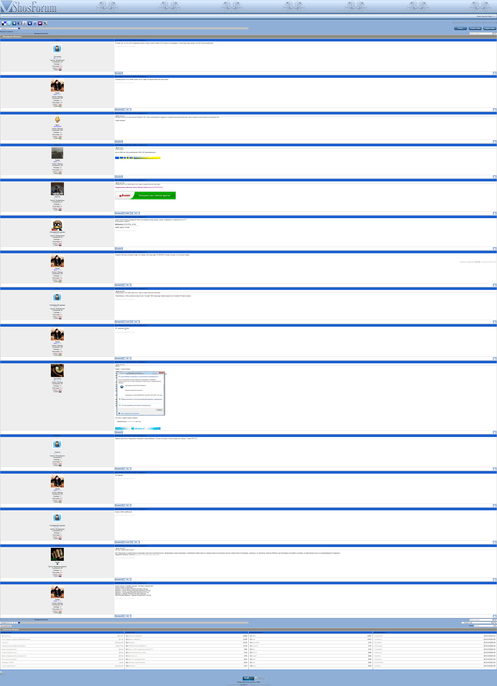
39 (147, 325)
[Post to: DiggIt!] (14, 23)
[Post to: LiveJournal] (45, 23)
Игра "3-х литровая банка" (136, 659)
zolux (57, 217)
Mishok (120, 636)
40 (147, 362)
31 (147, 40)
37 (146, 252)
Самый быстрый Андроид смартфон (13, 646)
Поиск (490, 22)
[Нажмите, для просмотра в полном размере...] (141, 415)
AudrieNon (377, 666)
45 (146, 583)
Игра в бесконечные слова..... (138, 652)
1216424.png (131, 421)
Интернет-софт (28, 33)
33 (147, 113)
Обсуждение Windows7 (41, 33)
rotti (121, 662)
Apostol (16, 31)
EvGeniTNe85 (378, 662)
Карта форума (266, 684)
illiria (253, 649)
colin (57, 113)
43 (147, 509)
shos (121, 639)
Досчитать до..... (7, 636)
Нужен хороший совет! (9, 649)
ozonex (57, 288)
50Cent (254, 652)
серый (254, 656)
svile (253, 662)
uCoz (249, 684)
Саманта (255, 646)
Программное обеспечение (15, 33)
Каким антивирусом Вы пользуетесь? (14, 656)
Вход (18, 16)
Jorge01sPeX (378, 636)
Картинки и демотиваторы (136, 662)
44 (147, 545)
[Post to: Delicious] (3, 23)
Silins (121, 649)
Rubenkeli (377, 656)
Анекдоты (132, 666)
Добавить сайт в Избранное (30, 16)
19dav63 (57, 362)
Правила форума (481, 22)
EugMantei (57, 145)
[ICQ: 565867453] (127, 468)
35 (146, 180)
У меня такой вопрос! (9, 666)
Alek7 (254, 659)
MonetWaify (378, 642)
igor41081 (57, 435)
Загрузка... (3, 674)
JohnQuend (378, 659)
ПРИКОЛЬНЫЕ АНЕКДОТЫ (137, 646)
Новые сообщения (460, 22)
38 (147, 288)
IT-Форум (3, 33)
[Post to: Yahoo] (40, 23)
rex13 (57, 180)
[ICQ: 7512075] (136, 321)
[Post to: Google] (24, 23)
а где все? (5, 642)
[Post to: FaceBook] (19, 23)
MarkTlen (120, 646)
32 (147, 76)
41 (146, 435)
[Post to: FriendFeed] (35, 23)
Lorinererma (378, 652)
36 (146, 217)
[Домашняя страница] (127, 213)
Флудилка (131, 642)
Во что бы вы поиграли (9, 659)
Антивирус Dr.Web (8, 662)
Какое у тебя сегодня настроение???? (140, 649)
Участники (470, 22)
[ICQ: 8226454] (127, 109)
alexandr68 (255, 642)
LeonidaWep (378, 649)
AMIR (254, 636)
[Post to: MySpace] (29, 23)
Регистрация (12, 16)
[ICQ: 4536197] (136, 213)
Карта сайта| (256, 684)
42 (146, 472)
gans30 (57, 76)
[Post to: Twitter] (9, 23)
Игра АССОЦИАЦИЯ (135, 636)
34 (147, 145)
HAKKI (57, 40)
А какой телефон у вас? (9, 652)
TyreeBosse (378, 639)
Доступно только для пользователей (147, 554)
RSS (494, 16)
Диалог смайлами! (134, 639)
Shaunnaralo (378, 646)
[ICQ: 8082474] (127, 579)
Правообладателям (232, 684)
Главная (3, 16)
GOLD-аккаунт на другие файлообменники (16, 639)
